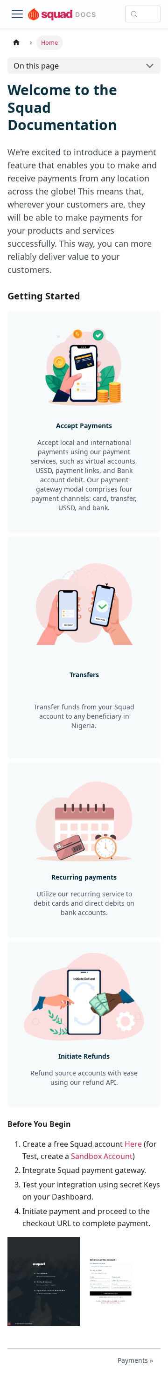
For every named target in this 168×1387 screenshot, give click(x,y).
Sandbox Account (102, 1156)
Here (133, 1144)
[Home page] (16, 42)
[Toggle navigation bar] (17, 14)
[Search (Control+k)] (143, 14)
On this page (36, 66)
